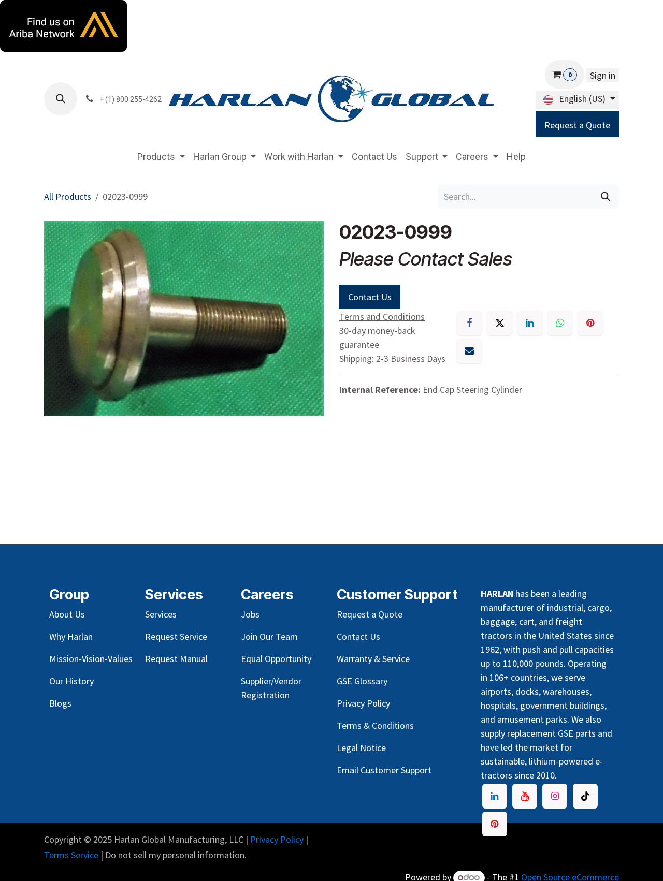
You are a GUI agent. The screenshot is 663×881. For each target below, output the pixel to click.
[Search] (605, 196)
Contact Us (370, 297)
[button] (60, 98)
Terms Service (71, 855)
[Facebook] (469, 323)
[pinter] (494, 824)
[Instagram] (554, 796)
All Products (67, 196)
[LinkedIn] (529, 323)
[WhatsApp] (559, 323)
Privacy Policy (277, 839)
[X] (499, 323)
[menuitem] (161, 156)
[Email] (469, 351)
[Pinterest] (590, 323)
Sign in (602, 75)
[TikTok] (585, 796)
